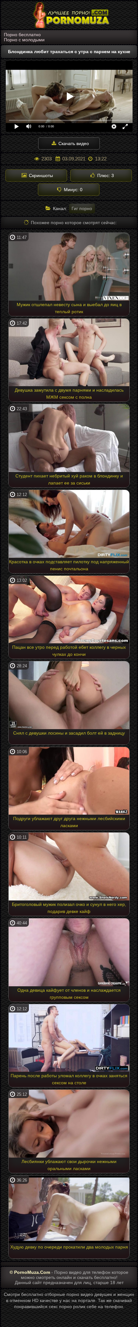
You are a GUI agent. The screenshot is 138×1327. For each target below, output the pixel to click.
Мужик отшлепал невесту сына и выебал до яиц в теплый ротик (69, 308)
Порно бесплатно (22, 34)
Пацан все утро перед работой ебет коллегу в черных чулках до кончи (69, 651)
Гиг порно (82, 208)
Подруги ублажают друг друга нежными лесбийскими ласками (69, 822)
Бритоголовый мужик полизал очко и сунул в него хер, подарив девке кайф (69, 908)
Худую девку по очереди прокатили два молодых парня (69, 1247)
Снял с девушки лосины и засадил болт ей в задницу (69, 733)
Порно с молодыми (24, 39)
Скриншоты (40, 175)
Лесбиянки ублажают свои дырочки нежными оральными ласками (69, 1165)
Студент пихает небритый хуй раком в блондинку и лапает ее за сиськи (69, 479)
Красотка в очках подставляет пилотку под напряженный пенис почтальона (69, 565)
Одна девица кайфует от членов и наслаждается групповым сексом (69, 994)
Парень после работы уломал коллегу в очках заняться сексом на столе (69, 1079)
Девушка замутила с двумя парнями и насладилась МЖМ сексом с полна (69, 393)
